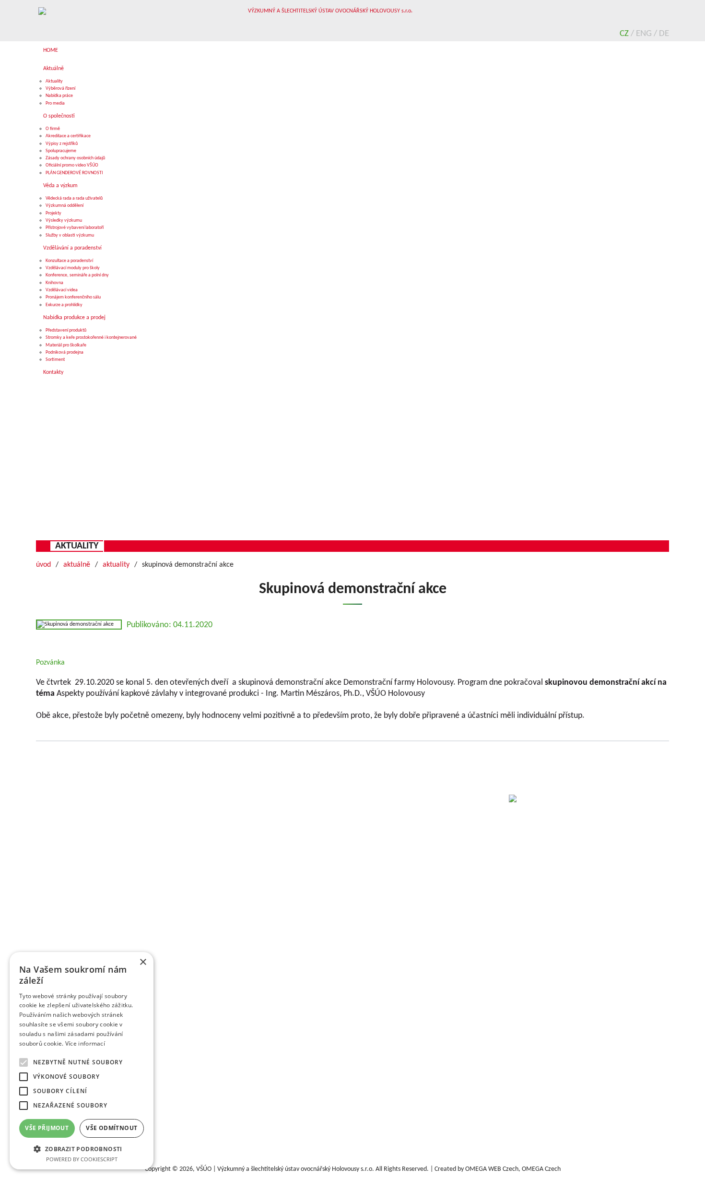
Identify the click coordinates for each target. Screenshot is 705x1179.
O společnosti (59, 116)
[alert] (81, 1060)
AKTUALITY (76, 546)
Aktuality (54, 81)
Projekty (53, 213)
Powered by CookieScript (82, 1159)
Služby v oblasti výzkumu (70, 235)
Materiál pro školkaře (66, 345)
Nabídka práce (59, 95)
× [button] (142, 962)
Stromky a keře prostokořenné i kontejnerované (91, 337)
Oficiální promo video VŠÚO (72, 165)
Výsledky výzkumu (64, 220)
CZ (625, 33)
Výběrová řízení (60, 88)
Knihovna (54, 283)
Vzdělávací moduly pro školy (73, 268)
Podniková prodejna (64, 352)
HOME (50, 50)
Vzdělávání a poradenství (72, 248)
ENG (645, 33)
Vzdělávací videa (62, 290)
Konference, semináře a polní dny (77, 275)
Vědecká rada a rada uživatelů (74, 198)
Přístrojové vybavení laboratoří (75, 227)
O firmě (53, 128)
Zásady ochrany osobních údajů (75, 158)
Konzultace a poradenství (69, 260)
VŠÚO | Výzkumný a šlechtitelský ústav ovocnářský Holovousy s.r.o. (285, 1169)
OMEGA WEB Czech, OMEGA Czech (513, 1169)
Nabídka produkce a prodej (74, 318)
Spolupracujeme (61, 151)
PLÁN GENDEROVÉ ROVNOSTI (74, 173)
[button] (81, 1148)
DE (664, 33)
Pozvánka (50, 663)
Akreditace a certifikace (68, 136)
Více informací (85, 1043)
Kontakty (53, 372)
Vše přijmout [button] (47, 1128)
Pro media (55, 103)
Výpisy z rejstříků (62, 143)
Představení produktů (66, 330)
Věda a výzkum (60, 186)
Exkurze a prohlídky (64, 305)
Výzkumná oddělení (64, 205)
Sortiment (55, 359)
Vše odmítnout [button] (111, 1128)
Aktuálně (53, 68)
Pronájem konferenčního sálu (73, 297)
